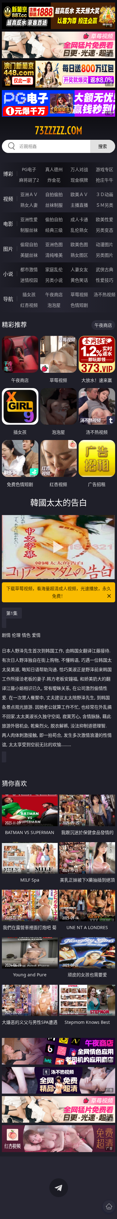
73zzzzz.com (58, 130)
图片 (8, 248)
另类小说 (54, 280)
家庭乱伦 (54, 269)
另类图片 (104, 255)
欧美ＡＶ (79, 194)
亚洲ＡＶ (29, 194)
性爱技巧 (104, 280)
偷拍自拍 (54, 219)
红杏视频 (29, 305)
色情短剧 (79, 305)
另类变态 (104, 230)
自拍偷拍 (54, 194)
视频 (8, 198)
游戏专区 (104, 169)
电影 (8, 223)
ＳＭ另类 (104, 205)
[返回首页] (109, 1206)
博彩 (8, 173)
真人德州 (54, 169)
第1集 (11, 613)
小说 (8, 274)
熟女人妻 (29, 205)
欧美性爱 (104, 219)
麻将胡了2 (29, 180)
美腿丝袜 (29, 255)
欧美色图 (79, 244)
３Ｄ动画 (104, 194)
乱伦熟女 (79, 230)
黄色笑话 (79, 280)
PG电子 (29, 169)
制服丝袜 (29, 230)
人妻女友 (79, 269)
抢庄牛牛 (104, 180)
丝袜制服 (54, 205)
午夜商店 (54, 294)
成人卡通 (79, 219)
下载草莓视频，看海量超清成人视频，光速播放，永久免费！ (58, 592)
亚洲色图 (54, 244)
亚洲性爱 (29, 219)
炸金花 (54, 180)
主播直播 (79, 205)
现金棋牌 (79, 180)
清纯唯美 (54, 255)
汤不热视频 (104, 294)
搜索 (102, 146)
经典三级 (54, 230)
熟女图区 (79, 255)
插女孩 (29, 294)
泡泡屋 (54, 305)
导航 (8, 299)
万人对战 (79, 169)
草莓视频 (79, 294)
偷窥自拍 (29, 244)
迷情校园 (29, 280)
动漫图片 (104, 244)
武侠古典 (104, 269)
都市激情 (29, 269)
